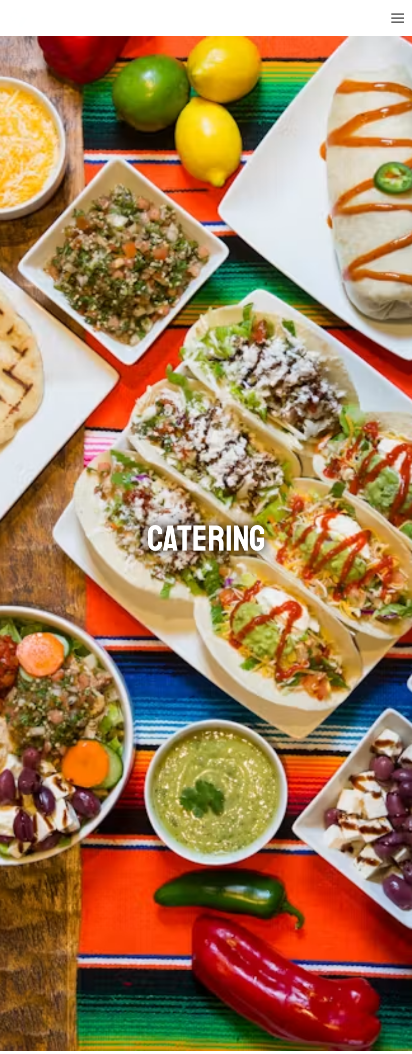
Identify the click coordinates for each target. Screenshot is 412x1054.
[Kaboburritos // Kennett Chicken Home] (43, 18)
